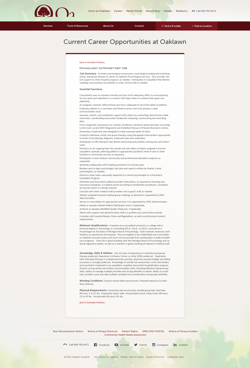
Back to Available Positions (92, 62)
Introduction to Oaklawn (106, 357)
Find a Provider (172, 26)
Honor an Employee (99, 11)
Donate (168, 11)
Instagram (162, 345)
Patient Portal (134, 11)
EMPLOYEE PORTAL (153, 331)
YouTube (124, 345)
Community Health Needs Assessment (125, 334)
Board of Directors (155, 357)
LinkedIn (183, 345)
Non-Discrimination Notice (68, 331)
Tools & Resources (77, 25)
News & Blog (153, 11)
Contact (139, 25)
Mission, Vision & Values (132, 357)
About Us (108, 25)
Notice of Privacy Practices (102, 331)
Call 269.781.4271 (206, 11)
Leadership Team (175, 357)
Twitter (142, 345)
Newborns (181, 11)
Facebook (103, 345)
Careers (118, 11)
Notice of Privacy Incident (183, 331)
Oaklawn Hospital (55, 11)
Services (48, 25)
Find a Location (203, 26)
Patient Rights (130, 331)
